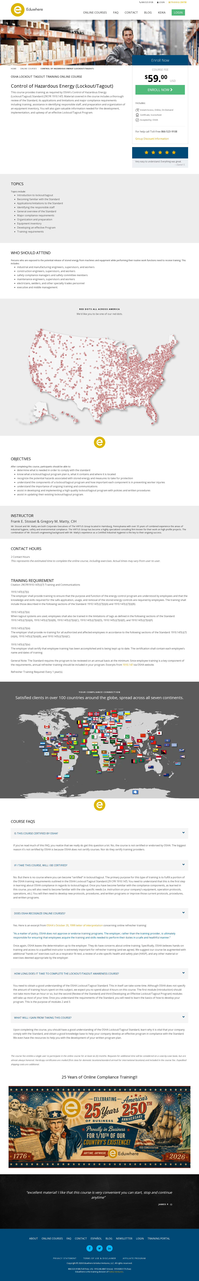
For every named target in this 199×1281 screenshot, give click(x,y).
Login (161, 2)
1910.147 (128, 664)
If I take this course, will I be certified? (40, 865)
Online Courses (95, 12)
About (33, 1238)
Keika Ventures (116, 1271)
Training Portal (159, 1238)
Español (96, 1238)
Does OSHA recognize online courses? (39, 913)
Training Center (178, 2)
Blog (148, 12)
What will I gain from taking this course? (43, 1017)
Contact (131, 12)
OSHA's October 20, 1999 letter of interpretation (74, 925)
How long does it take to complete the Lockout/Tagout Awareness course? (66, 973)
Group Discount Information (152, 138)
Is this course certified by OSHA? (36, 833)
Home (13, 69)
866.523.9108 (147, 2)
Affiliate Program (134, 1258)
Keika (161, 12)
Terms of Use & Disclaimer (99, 1258)
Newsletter (124, 1238)
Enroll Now (160, 60)
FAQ (115, 12)
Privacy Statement (64, 1258)
